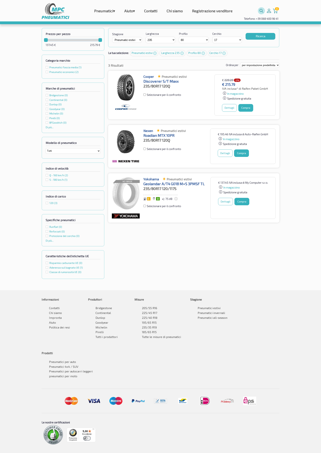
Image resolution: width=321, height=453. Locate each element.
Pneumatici (104, 11)
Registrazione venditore (212, 11)
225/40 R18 (149, 317)
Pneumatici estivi (142, 53)
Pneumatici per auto (62, 361)
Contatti (150, 11)
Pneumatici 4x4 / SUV (63, 366)
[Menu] (93, 430)
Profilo (183, 33)
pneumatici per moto (63, 376)
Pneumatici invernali (211, 313)
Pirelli (99, 332)
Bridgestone (103, 308)
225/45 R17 (149, 313)
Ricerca (260, 36)
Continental (103, 313)
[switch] (87, 438)
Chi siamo (175, 11)
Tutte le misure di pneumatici (161, 337)
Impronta (55, 317)
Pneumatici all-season (212, 317)
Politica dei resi (59, 327)
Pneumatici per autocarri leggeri (71, 371)
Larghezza (152, 33)
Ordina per (232, 65)
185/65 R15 (149, 332)
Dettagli (229, 107)
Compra (245, 107)
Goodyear (101, 322)
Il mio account (269, 11)
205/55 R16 (149, 308)
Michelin (101, 327)
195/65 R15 (149, 322)
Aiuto (129, 11)
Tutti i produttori (106, 337)
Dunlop (100, 317)
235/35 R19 (149, 327)
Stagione (117, 34)
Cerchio (216, 33)
